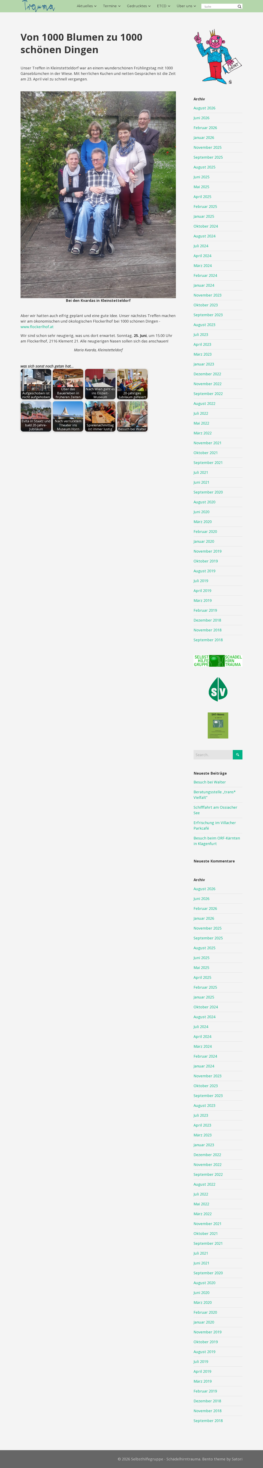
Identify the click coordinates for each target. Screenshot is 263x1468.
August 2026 (204, 107)
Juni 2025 (201, 176)
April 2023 (202, 344)
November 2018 (207, 630)
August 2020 (204, 501)
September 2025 (208, 157)
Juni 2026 (201, 117)
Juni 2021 (201, 482)
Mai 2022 (201, 423)
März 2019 (203, 600)
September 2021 (208, 462)
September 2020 (208, 492)
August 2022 (204, 403)
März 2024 (203, 265)
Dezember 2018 (207, 620)
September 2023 (208, 314)
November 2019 (207, 551)
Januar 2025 (204, 216)
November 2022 (207, 383)
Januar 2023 (204, 364)
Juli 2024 (201, 245)
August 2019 (204, 570)
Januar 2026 (204, 137)
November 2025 (207, 147)
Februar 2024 (205, 275)
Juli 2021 (201, 472)
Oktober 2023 (206, 304)
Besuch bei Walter (210, 782)
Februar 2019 (205, 610)
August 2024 (204, 236)
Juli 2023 (201, 334)
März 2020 (203, 521)
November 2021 (207, 442)
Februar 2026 (205, 127)
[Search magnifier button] (239, 6)
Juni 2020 (201, 511)
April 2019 (202, 590)
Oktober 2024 (206, 226)
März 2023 (203, 354)
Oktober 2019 (206, 561)
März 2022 (203, 433)
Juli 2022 (201, 413)
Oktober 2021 (206, 452)
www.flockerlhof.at (37, 326)
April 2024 (202, 255)
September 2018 (208, 639)
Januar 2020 (204, 541)
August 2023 (204, 324)
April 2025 (202, 196)
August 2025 (204, 167)
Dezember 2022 (207, 373)
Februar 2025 (205, 206)
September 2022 (208, 393)
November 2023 (207, 295)
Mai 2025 (201, 186)
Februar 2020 (205, 531)
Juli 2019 (201, 580)
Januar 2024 (204, 285)
